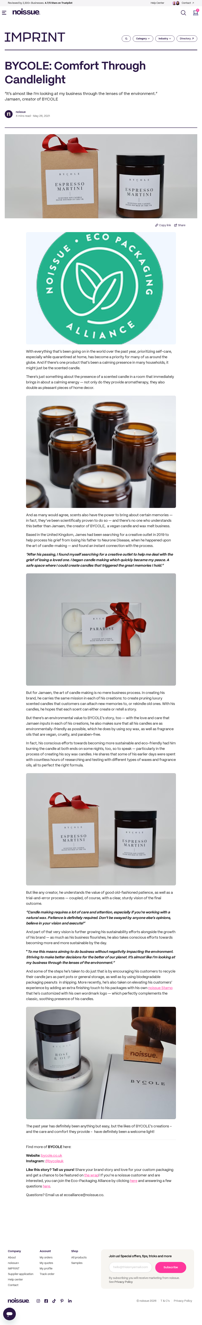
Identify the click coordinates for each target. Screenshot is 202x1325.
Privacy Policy (123, 1282)
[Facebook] (46, 1301)
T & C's (165, 1301)
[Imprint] (35, 37)
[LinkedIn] (70, 1301)
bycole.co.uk (51, 1156)
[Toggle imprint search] (126, 38)
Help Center (157, 3)
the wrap (91, 1175)
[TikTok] (54, 1301)
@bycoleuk (54, 1161)
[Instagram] (38, 1301)
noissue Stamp (160, 988)
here (133, 1181)
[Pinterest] (62, 1301)
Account (45, 1251)
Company (14, 1251)
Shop (74, 1251)
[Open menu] (5, 13)
